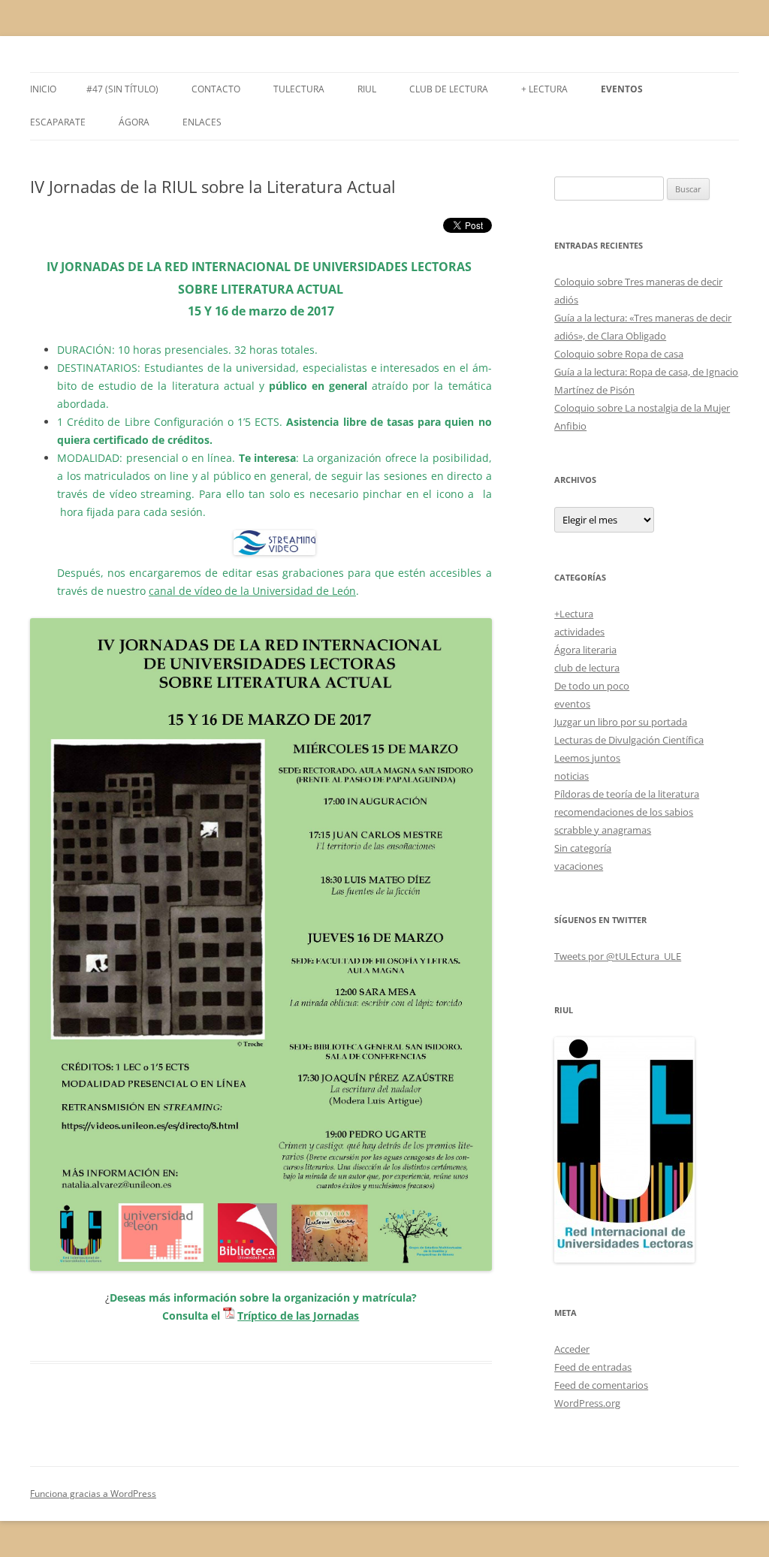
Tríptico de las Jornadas (298, 1315)
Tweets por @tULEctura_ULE (617, 956)
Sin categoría (582, 848)
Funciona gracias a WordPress (93, 1493)
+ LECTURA (544, 89)
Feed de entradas (593, 1367)
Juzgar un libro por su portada (620, 722)
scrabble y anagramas (602, 830)
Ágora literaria (585, 649)
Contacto (215, 89)
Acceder (572, 1349)
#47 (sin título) (122, 89)
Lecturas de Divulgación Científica (629, 740)
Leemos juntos (587, 758)
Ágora (134, 122)
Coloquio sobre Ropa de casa (618, 354)
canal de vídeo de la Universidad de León (252, 591)
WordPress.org (587, 1403)
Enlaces (202, 122)
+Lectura (573, 613)
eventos (572, 704)
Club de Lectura (448, 89)
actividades (579, 631)
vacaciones (578, 866)
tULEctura (298, 89)
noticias (571, 776)
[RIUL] (624, 1259)
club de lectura (587, 667)
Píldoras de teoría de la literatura (626, 794)
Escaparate (58, 122)
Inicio (43, 89)
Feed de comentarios (601, 1385)
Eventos (622, 89)
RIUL (366, 89)
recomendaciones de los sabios (623, 812)
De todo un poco (591, 686)
